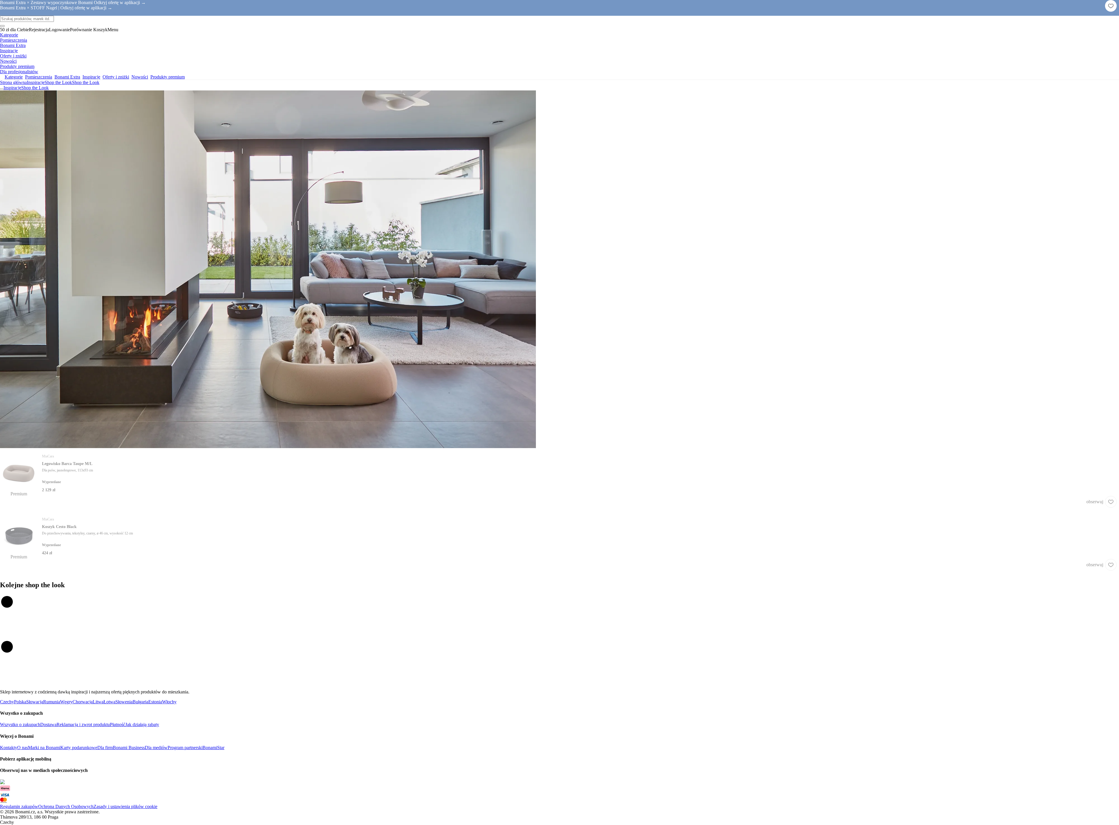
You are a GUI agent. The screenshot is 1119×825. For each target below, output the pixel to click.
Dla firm (105, 747)
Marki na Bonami (44, 747)
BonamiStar (213, 747)
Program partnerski (185, 747)
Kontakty (8, 747)
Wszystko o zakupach (20, 724)
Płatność (117, 724)
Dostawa (48, 724)
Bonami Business (129, 747)
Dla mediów (156, 747)
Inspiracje (36, 82)
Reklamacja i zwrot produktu (83, 724)
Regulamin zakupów (19, 806)
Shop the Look (85, 82)
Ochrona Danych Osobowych (66, 806)
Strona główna (13, 82)
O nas (22, 747)
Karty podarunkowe (78, 747)
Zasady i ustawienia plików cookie (125, 806)
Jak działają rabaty (142, 724)
